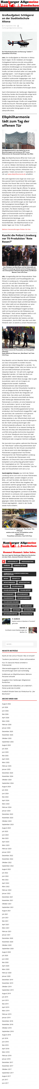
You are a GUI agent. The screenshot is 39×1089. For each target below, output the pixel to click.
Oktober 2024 (6, 780)
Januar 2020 (6, 976)
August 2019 (6, 993)
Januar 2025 (6, 769)
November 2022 (7, 859)
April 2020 (5, 966)
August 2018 (6, 1035)
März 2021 (5, 928)
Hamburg (7, 565)
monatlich (16, 578)
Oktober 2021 (6, 904)
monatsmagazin (9, 582)
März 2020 (5, 969)
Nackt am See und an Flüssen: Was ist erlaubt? (18, 656)
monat (6, 578)
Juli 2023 (5, 831)
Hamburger (8, 569)
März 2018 (5, 1052)
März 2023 (5, 845)
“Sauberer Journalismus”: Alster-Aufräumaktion (18, 659)
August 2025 (6, 745)
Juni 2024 (5, 793)
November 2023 (7, 818)
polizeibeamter (22, 594)
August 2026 (6, 704)
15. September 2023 (10, 26)
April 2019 (5, 1007)
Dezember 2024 (7, 773)
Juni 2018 (5, 1042)
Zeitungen (16, 610)
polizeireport (27, 606)
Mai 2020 (5, 962)
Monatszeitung (24, 582)
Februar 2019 (6, 1014)
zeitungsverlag (26, 614)
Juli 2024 (5, 790)
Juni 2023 (5, 835)
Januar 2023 (6, 852)
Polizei (6, 586)
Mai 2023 (5, 838)
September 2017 (8, 1073)
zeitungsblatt (29, 610)
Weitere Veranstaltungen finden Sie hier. (16, 229)
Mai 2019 (5, 1004)
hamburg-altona (20, 565)
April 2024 (5, 800)
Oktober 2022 (6, 862)
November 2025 (7, 735)
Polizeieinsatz (9, 598)
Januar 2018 (6, 1059)
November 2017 (7, 1066)
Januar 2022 (6, 893)
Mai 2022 (5, 880)
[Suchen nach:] (19, 644)
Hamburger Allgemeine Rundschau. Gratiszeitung (16, 573)
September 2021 (8, 907)
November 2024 (7, 776)
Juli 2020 (5, 955)
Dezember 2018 (7, 1021)
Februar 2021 (6, 931)
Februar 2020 (6, 973)
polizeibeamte (9, 594)
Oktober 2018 (6, 1028)
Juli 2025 (5, 749)
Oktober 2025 (6, 738)
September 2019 (8, 990)
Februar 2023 (6, 849)
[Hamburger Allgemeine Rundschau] (19, 6)
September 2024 (8, 783)
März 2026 (5, 721)
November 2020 (7, 942)
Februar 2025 (6, 766)
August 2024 (6, 787)
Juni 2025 (5, 752)
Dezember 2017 (7, 1062)
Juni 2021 (5, 918)
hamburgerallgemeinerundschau (12, 28)
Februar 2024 (6, 807)
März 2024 (5, 804)
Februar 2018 (6, 1055)
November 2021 (7, 900)
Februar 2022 (6, 890)
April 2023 (5, 842)
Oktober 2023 (6, 821)
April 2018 (5, 1049)
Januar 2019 (6, 1017)
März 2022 (5, 886)
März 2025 (5, 762)
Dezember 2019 (7, 980)
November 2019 (7, 983)
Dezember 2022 (7, 855)
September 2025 (8, 742)
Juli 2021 (5, 914)
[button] (36, 9)
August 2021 (6, 911)
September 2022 (8, 866)
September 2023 (8, 824)
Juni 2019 (5, 1000)
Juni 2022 (5, 876)
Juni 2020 (5, 959)
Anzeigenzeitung (27, 561)
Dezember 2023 (7, 814)
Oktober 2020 (6, 945)
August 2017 (6, 1076)
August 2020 (6, 952)
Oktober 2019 (6, 987)
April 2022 (5, 883)
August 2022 (6, 869)
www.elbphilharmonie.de (17, 174)
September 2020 (8, 949)
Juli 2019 (5, 997)
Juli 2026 (5, 707)
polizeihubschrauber (11, 602)
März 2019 (5, 1011)
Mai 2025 (5, 756)
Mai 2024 (5, 797)
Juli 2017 (5, 1080)
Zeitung (6, 610)
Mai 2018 (5, 1045)
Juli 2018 (5, 1038)
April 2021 (5, 924)
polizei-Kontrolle (10, 590)
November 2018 (7, 1024)
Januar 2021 (6, 935)
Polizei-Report (25, 590)
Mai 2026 (5, 714)
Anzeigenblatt (12, 561)
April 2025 (5, 759)
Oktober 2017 (6, 1069)
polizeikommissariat (11, 606)
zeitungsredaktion (10, 614)
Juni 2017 (5, 1083)
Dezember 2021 (7, 897)
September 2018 (8, 1031)
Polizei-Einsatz (17, 586)
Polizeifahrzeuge (23, 598)
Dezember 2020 (7, 938)
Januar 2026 (6, 728)
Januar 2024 (6, 811)
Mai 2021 (5, 921)
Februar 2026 (6, 724)
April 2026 (5, 718)
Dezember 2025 (7, 731)
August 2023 (6, 828)
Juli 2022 (5, 873)
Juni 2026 (5, 711)
